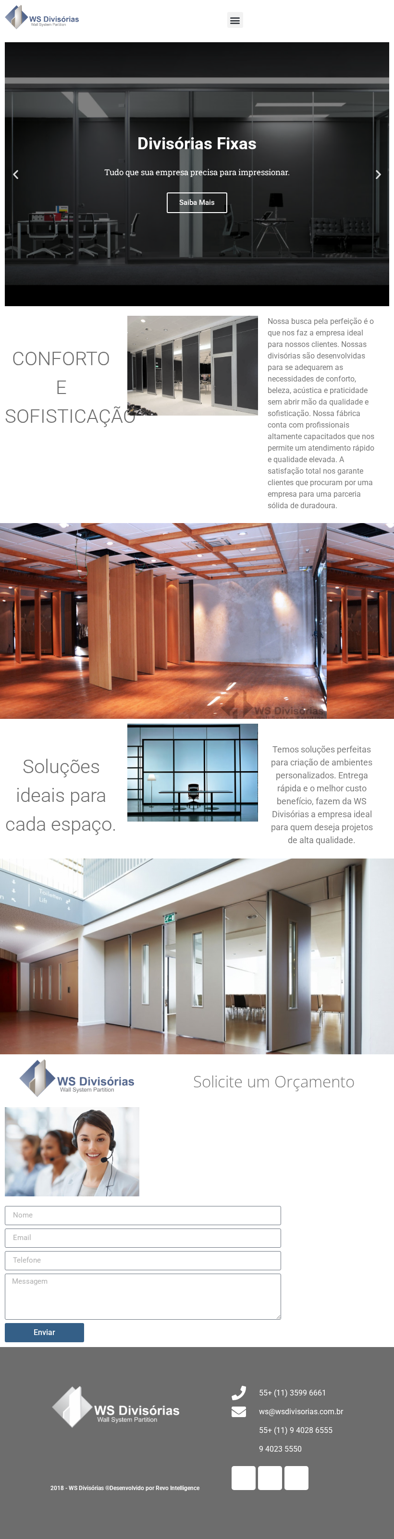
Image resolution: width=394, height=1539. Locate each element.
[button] (235, 20)
